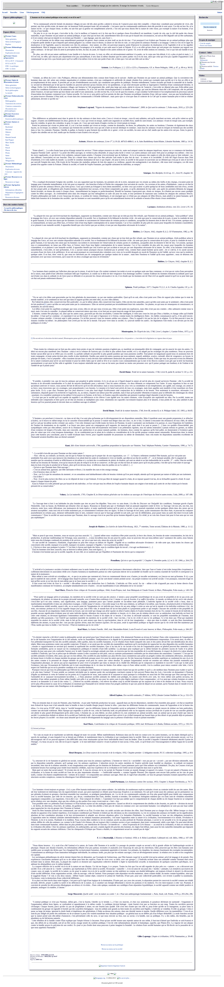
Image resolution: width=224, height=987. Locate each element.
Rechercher (210, 30)
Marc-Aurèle (9, 142)
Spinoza (8, 158)
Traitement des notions (13, 104)
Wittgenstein (9, 161)
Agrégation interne (12, 186)
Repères (8, 44)
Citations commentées (13, 106)
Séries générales (11, 39)
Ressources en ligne (13, 178)
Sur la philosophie (11, 90)
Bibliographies (10, 101)
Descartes (8, 129)
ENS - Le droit (10, 69)
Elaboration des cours (13, 97)
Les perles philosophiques (13, 208)
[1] (45, 304)
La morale (8, 93)
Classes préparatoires (10, 57)
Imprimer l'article (119, 966)
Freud (7, 135)
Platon (7, 150)
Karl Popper (9, 140)
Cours (14, 36)
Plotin (7, 153)
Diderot (8, 132)
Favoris (202, 64)
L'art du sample (205, 43)
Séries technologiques (13, 42)
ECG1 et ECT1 (10, 63)
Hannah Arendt (10, 137)
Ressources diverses (12, 197)
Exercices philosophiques (11, 115)
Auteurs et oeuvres (11, 123)
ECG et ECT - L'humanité (14, 61)
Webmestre (204, 60)
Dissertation (9, 50)
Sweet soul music (206, 45)
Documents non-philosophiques (11, 110)
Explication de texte (12, 53)
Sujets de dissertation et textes (11, 81)
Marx (7, 145)
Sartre (7, 155)
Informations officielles (13, 190)
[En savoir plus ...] (124, 978)
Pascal (7, 148)
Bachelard (9, 127)
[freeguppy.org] (99, 978)
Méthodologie (17, 47)
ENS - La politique (12, 66)
